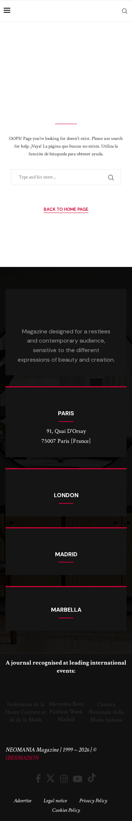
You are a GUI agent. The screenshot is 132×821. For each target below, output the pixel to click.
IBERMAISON (22, 758)
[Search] (124, 11)
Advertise (22, 800)
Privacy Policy (93, 800)
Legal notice (55, 800)
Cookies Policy (66, 810)
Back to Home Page (66, 209)
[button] (12, 703)
